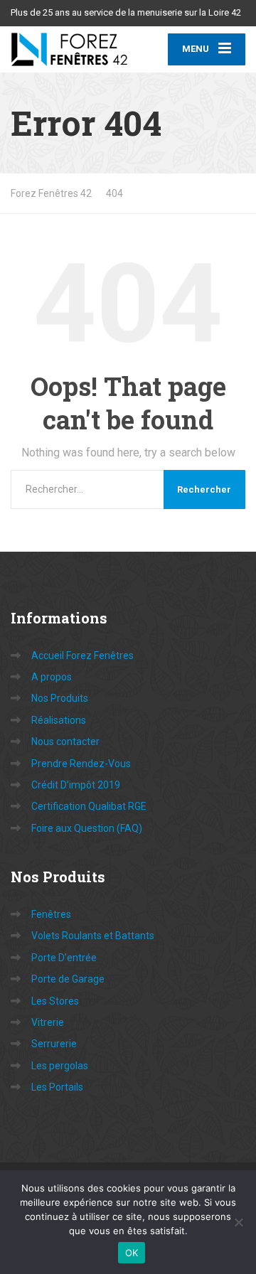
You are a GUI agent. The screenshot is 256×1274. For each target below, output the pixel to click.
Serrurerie (54, 1043)
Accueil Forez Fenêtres (82, 655)
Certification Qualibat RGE (88, 806)
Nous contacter (65, 741)
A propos (51, 676)
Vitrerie (47, 1022)
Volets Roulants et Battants (92, 935)
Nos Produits (59, 698)
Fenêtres (51, 914)
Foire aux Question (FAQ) (86, 828)
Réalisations (58, 720)
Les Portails (57, 1087)
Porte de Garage (68, 979)
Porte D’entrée (64, 957)
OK (132, 1252)
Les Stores (55, 1001)
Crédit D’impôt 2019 (75, 785)
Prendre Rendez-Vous (81, 763)
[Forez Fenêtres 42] (69, 49)
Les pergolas (59, 1065)
